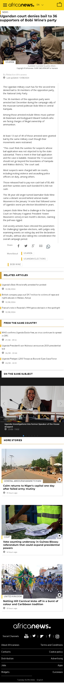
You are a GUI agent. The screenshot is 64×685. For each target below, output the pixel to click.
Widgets (5, 672)
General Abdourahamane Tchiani (22, 481)
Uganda (9, 62)
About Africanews (10, 645)
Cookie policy (56, 652)
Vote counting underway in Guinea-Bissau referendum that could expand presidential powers (31, 544)
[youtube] (26, 636)
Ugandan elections (35, 259)
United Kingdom (13, 596)
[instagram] (57, 636)
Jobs (3, 665)
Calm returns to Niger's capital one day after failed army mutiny (29, 487)
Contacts (6, 652)
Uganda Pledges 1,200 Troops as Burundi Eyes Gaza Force (29, 359)
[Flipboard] (42, 636)
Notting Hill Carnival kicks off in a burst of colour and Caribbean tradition (30, 603)
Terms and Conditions (52, 645)
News (5, 12)
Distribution (7, 659)
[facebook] (49, 636)
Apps (60, 665)
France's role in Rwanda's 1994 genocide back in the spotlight (31, 308)
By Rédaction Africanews (15, 75)
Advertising (57, 659)
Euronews (58, 672)
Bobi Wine (15, 264)
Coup (7, 537)
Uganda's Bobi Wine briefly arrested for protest (24, 285)
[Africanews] (21, 5)
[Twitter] (34, 636)
